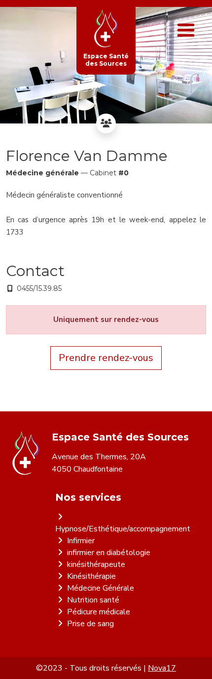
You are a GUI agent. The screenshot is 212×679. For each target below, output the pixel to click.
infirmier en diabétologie (108, 552)
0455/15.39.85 (39, 288)
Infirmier (81, 540)
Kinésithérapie (91, 576)
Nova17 (162, 668)
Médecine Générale (100, 588)
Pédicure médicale (98, 611)
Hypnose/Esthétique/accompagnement (122, 528)
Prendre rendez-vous (106, 357)
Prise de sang (90, 623)
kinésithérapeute (96, 564)
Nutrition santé (93, 600)
